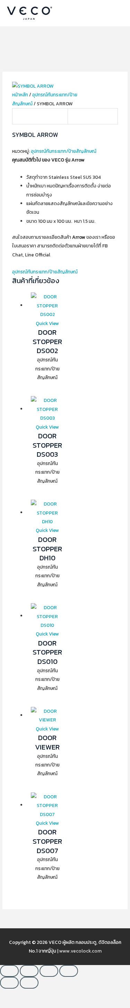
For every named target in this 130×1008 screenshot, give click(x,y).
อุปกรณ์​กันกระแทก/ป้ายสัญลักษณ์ (63, 151)
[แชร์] (49, 971)
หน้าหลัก (20, 94)
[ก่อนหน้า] (9, 983)
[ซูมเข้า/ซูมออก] (9, 971)
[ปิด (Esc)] (68, 971)
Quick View (47, 323)
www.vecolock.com (80, 950)
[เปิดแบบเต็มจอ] (29, 971)
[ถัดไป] (29, 983)
